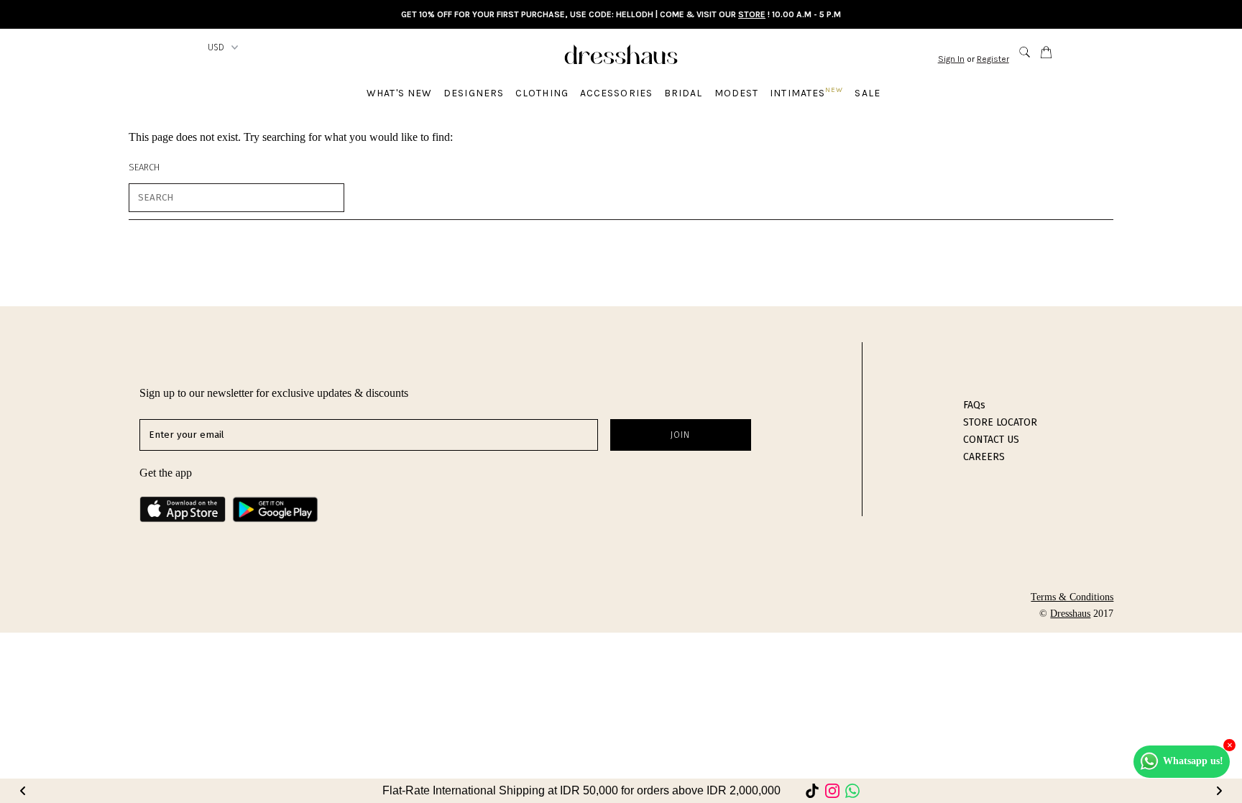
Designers (473, 93)
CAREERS (984, 457)
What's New (399, 93)
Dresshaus (1070, 613)
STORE (751, 14)
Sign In (951, 59)
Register (993, 59)
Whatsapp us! (1193, 761)
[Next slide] (1219, 791)
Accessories (616, 93)
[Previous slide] (23, 791)
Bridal (683, 93)
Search (144, 167)
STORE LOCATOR (1000, 422)
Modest (736, 93)
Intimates (806, 92)
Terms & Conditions (1072, 597)
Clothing (542, 93)
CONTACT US (991, 439)
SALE (867, 93)
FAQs (974, 405)
